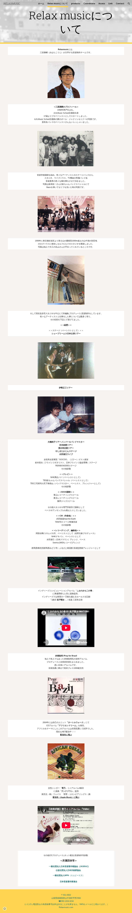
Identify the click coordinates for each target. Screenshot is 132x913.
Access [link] (101, 3)
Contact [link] (120, 3)
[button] (129, 4)
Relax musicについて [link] (58, 3)
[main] (71, 21)
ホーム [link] (41, 3)
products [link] (75, 3)
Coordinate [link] (89, 3)
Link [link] (110, 3)
